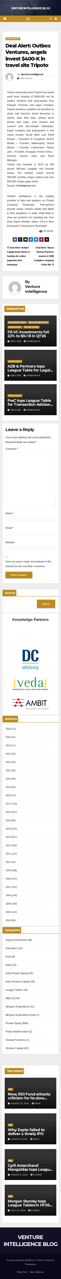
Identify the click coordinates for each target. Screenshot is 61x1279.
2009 (8, 870)
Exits (8, 956)
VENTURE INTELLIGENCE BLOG (30, 8)
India (8, 965)
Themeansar (30, 1264)
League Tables (14, 990)
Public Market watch (17, 1031)
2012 (8, 845)
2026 (8, 728)
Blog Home (22, 1272)
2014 (8, 828)
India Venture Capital (38, 322)
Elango (37, 1175)
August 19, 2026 (20, 1103)
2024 (8, 745)
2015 (8, 820)
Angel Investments (16, 940)
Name (9, 513)
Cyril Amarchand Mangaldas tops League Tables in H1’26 (30, 1169)
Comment (11, 449)
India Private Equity (17, 322)
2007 (8, 887)
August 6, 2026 (19, 1175)
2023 (8, 753)
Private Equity (12, 39)
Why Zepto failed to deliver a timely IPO (26, 1132)
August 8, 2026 (19, 1139)
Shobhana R (33, 341)
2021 (8, 770)
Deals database (37, 1272)
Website (10, 542)
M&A (8, 998)
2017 (8, 803)
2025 (8, 737)
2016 (8, 812)
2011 (8, 853)
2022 (8, 762)
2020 (8, 778)
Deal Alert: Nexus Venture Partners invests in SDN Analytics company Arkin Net (44, 256)
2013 (8, 837)
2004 (8, 912)
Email (9, 528)
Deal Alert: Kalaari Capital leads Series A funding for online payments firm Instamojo (18, 256)
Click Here (45, 213)
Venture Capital (31, 327)
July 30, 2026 (18, 1210)
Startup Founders (15, 1040)
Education (11, 948)
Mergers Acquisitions (17, 1006)
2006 (8, 895)
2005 (8, 903)
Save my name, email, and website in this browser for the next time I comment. (28, 564)
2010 (8, 862)
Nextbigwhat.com (26, 185)
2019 (8, 787)
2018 (8, 795)
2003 (8, 920)
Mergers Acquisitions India (21, 1015)
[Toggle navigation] (28, 19)
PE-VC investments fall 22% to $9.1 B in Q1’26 (28, 334)
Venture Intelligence (32, 74)
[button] (50, 18)
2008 (8, 878)
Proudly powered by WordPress (21, 1260)
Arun (37, 1103)
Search (10, 593)
